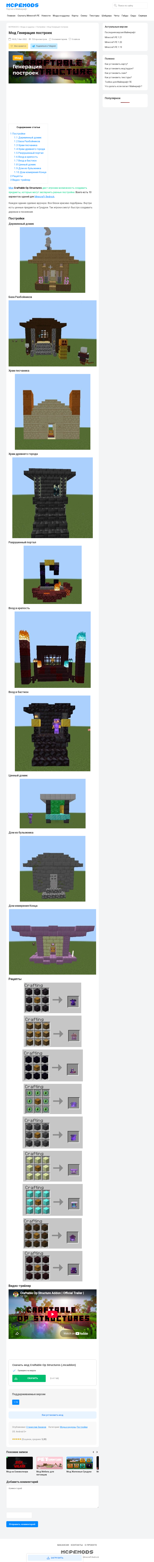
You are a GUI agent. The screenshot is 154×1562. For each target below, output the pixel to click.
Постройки (17, 133)
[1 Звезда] (13, 1439)
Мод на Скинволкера (17, 1471)
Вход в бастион (25, 160)
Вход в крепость (26, 156)
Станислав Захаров (36, 1427)
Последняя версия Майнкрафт (120, 32)
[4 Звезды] (18, 1439)
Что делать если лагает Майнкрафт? (123, 86)
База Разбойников (27, 141)
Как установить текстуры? (118, 77)
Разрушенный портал (28, 152)
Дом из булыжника (27, 168)
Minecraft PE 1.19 (113, 47)
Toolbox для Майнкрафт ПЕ (118, 82)
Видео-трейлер (20, 179)
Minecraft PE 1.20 (113, 42)
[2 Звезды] (15, 1439)
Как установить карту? (116, 64)
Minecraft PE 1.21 (113, 37)
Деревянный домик (28, 137)
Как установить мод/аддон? (119, 68)
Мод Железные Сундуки (78, 1471)
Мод (11, 187)
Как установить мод (52, 1415)
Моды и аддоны (68, 1427)
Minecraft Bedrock (44, 196)
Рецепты (16, 176)
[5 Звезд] (20, 1439)
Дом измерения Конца (30, 172)
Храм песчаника (25, 145)
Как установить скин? (116, 73)
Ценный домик (25, 164)
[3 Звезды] (17, 1439)
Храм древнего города (29, 148)
